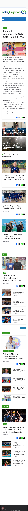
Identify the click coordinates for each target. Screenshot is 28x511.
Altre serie (6, 350)
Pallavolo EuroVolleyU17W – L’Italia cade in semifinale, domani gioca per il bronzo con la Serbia (14, 132)
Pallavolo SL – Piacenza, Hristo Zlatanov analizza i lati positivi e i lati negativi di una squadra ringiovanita (19, 292)
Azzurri (5, 424)
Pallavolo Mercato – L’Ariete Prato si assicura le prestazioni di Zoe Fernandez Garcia (19, 371)
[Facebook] (17, 117)
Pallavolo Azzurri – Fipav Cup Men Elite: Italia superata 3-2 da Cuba (19, 462)
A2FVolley (13, 40)
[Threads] (24, 117)
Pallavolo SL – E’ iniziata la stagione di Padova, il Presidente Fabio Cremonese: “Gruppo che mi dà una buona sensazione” (19, 388)
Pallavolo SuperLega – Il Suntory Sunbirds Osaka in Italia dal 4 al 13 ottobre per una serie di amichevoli (19, 380)
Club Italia (17, 40)
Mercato (11, 350)
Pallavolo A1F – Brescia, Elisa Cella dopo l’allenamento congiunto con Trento (19, 301)
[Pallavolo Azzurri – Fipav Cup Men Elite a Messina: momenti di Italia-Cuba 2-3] (6, 454)
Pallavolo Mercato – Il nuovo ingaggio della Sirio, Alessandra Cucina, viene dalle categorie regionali (13, 356)
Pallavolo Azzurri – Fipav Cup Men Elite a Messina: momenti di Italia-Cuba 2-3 (19, 453)
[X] (19, 117)
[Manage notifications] (2, 508)
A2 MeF (5, 27)
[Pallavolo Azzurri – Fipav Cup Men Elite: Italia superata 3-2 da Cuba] (6, 463)
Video (5, 272)
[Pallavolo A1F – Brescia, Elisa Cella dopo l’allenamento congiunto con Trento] (6, 302)
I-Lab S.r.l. (13, 509)
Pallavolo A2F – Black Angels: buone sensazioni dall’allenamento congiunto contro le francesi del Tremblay (14, 237)
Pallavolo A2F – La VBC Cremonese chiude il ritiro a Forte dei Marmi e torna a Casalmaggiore (12, 208)
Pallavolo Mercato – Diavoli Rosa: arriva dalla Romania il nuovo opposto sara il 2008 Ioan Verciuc (19, 397)
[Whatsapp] (22, 117)
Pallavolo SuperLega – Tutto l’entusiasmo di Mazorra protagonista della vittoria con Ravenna (12, 146)
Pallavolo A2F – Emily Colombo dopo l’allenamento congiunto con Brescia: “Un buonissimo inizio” (13, 178)
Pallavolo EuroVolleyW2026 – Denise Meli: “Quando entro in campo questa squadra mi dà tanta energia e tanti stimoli (18, 444)
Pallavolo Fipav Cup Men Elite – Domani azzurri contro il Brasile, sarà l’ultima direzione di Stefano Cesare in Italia (13, 429)
